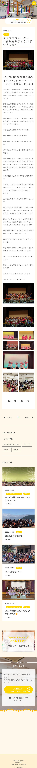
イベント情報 (8, 439)
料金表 (16, 450)
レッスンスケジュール (11, 444)
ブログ (6, 34)
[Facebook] (9, 401)
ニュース (27, 444)
